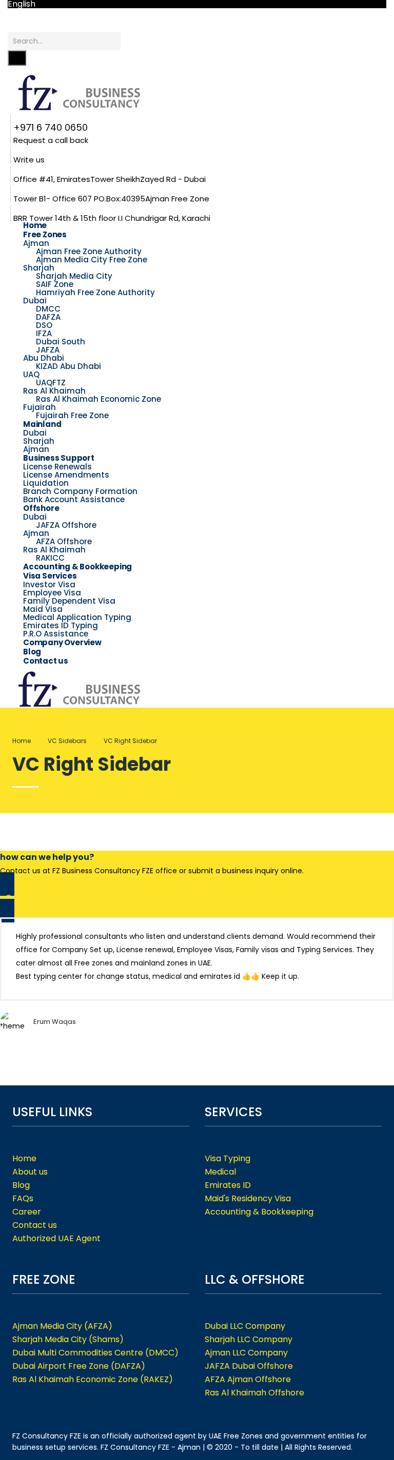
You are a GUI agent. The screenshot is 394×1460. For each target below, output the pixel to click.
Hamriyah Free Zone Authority (95, 292)
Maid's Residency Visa (248, 1198)
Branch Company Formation (80, 491)
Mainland (42, 424)
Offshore (41, 508)
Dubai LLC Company (245, 1326)
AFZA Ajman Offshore (248, 1379)
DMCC (48, 308)
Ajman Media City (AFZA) (62, 1326)
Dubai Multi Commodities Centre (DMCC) (95, 1353)
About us (30, 1172)
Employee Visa (52, 592)
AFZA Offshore (64, 541)
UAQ (31, 374)
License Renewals (57, 466)
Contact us (45, 660)
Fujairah (39, 407)
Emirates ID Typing (60, 625)
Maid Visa (43, 609)
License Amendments (66, 474)
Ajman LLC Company (246, 1353)
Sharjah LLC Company (248, 1339)
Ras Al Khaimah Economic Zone (98, 399)
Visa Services (49, 575)
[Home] (85, 688)
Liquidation (46, 483)
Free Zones (45, 234)
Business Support (58, 458)
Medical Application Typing (77, 617)
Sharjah (38, 267)
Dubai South (60, 341)
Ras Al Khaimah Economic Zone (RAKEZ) (92, 1379)
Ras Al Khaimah (54, 390)
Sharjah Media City (74, 276)
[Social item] (12, 25)
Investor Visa (49, 584)
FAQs (22, 1198)
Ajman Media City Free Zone (91, 259)
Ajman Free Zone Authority (89, 251)
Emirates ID (228, 1185)
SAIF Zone (54, 284)
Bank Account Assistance (74, 499)
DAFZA (48, 317)
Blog (21, 1185)
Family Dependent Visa (69, 600)
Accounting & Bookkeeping (77, 566)
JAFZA (48, 349)
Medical (220, 1172)
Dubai (35, 300)
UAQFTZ (51, 382)
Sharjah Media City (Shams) (68, 1339)
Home (21, 740)
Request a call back (50, 140)
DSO (44, 325)
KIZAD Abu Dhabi (68, 366)
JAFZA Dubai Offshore (249, 1366)
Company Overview (62, 642)
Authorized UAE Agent (56, 1238)
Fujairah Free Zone (72, 415)
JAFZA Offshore (66, 525)
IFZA (44, 333)
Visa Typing (227, 1158)
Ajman (36, 243)
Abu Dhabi (43, 358)
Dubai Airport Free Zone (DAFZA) (78, 1366)
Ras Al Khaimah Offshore (254, 1393)
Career (26, 1212)
